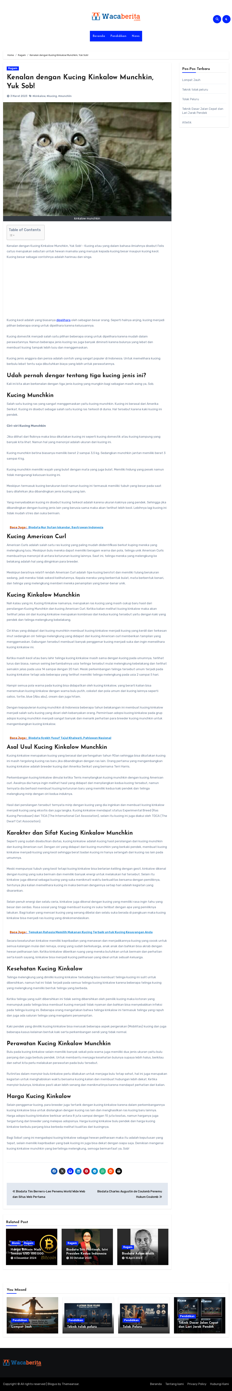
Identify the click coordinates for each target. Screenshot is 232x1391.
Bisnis (16, 1243)
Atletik (186, 122)
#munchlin (65, 96)
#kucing (52, 96)
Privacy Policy (196, 1384)
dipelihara (63, 320)
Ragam (12, 68)
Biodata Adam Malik (138, 1253)
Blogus (52, 1384)
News (135, 36)
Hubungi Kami (219, 1384)
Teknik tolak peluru (195, 89)
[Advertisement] (87, 290)
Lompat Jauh (191, 80)
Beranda (99, 36)
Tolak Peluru (190, 99)
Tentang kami (174, 1384)
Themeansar (70, 1384)
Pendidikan (118, 36)
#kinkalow (38, 96)
